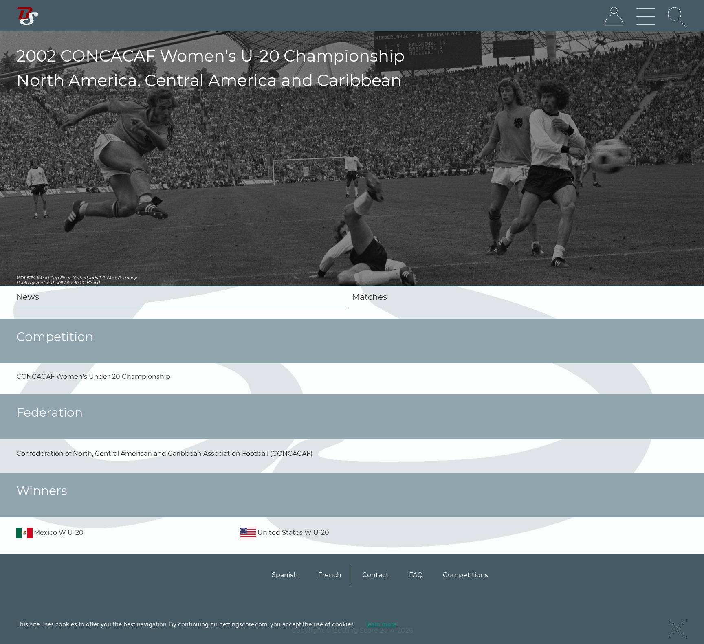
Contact (375, 575)
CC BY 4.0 (89, 282)
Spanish (285, 575)
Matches (369, 297)
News (27, 297)
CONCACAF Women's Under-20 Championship (93, 376)
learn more (381, 623)
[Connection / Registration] (614, 16)
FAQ (415, 575)
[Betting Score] (28, 16)
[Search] (677, 16)
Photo (22, 282)
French (329, 575)
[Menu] (646, 16)
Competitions (465, 575)
